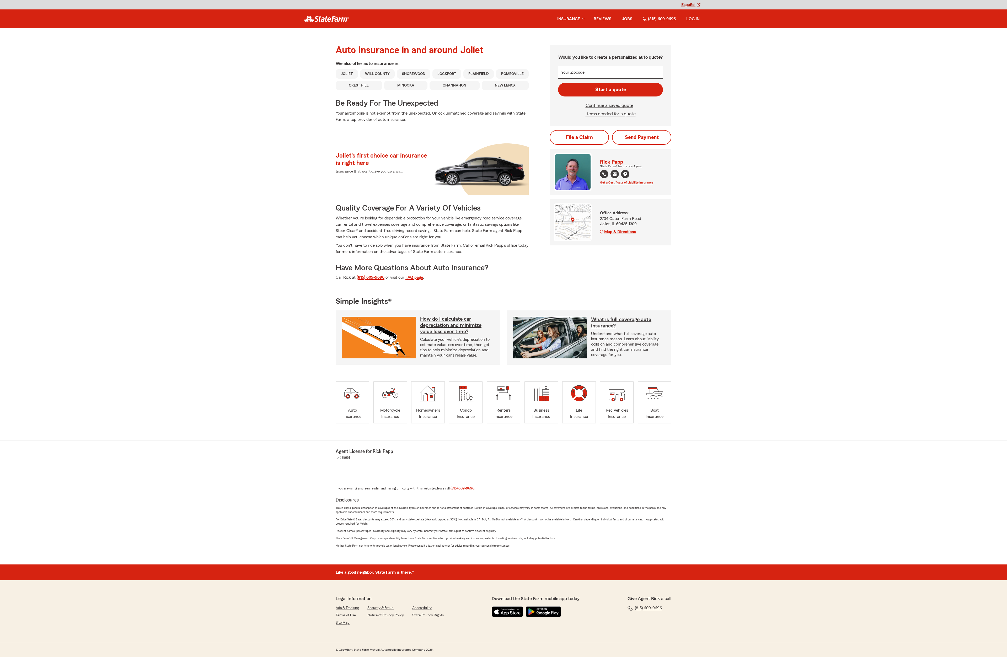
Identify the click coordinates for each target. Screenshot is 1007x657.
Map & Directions (620, 232)
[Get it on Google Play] (543, 611)
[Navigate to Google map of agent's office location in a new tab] (625, 174)
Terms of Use (346, 615)
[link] (326, 19)
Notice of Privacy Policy (385, 615)
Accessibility (422, 608)
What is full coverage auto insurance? (621, 322)
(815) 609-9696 (662, 19)
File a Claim (579, 137)
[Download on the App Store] (507, 611)
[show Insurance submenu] (582, 19)
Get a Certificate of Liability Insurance (626, 182)
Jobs (627, 19)
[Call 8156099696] (604, 174)
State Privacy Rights (428, 615)
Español (688, 5)
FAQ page (414, 277)
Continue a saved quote (609, 105)
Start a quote (610, 89)
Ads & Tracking (347, 608)
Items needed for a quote (611, 113)
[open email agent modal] (614, 175)
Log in (693, 19)
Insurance (568, 19)
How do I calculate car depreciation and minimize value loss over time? (450, 325)
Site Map (343, 622)
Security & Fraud (380, 608)
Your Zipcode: (573, 72)
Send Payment (642, 137)
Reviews (602, 19)
